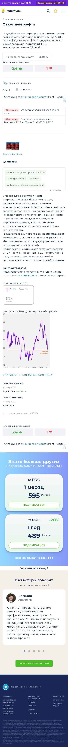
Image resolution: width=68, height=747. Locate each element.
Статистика (58, 700)
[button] (24, 651)
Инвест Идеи (58, 696)
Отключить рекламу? (34, 568)
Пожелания (33, 713)
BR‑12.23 (29, 275)
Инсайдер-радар (58, 705)
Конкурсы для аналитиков (9, 701)
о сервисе (7, 696)
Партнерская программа (8, 713)
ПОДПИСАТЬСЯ (34, 504)
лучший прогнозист (33, 96)
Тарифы (31, 709)
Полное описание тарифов (34, 557)
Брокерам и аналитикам (8, 707)
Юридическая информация (34, 697)
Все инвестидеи (14, 19)
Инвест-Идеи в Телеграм (24, 687)
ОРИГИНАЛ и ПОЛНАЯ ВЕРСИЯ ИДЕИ (27, 374)
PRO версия (55, 11)
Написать (32, 706)
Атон (6, 89)
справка (31, 702)
